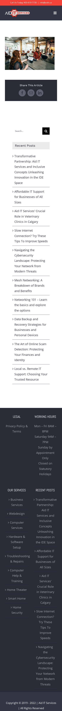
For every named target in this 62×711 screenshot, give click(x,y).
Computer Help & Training (17, 575)
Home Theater (17, 590)
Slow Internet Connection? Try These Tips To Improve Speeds (31, 235)
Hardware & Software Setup (17, 542)
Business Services (17, 502)
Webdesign (17, 514)
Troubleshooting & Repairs (17, 558)
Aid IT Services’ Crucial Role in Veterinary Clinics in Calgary (29, 216)
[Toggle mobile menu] (55, 13)
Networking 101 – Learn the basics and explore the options (30, 305)
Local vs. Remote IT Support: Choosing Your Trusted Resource (30, 374)
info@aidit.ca (46, 2)
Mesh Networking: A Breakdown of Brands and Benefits (29, 285)
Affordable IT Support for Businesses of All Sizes (29, 197)
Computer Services (17, 525)
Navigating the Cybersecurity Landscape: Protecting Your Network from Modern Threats (29, 260)
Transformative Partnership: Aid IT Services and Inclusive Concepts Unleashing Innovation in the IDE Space (46, 521)
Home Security (16, 610)
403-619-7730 (30, 2)
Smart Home (17, 598)
